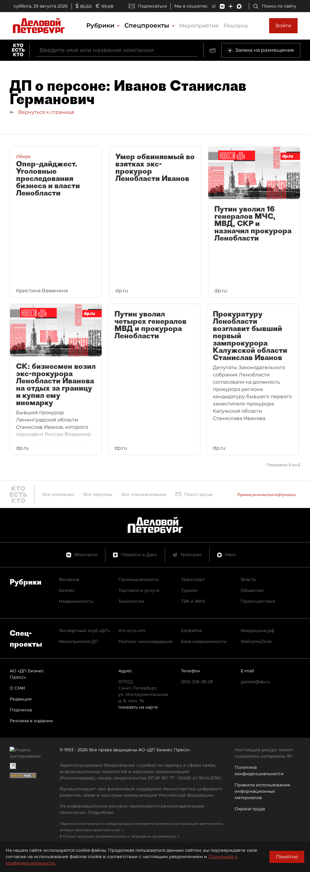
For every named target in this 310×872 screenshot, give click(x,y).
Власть (248, 579)
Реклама (235, 25)
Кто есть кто (131, 630)
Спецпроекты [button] (147, 25)
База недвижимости (203, 641)
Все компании (58, 494)
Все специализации (144, 494)
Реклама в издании (31, 720)
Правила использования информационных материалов (262, 791)
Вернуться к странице (45, 112)
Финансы (69, 579)
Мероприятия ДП (78, 641)
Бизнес (67, 590)
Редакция (20, 699)
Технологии (131, 601)
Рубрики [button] (101, 25)
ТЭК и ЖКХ (193, 601)
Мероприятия (199, 25)
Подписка (21, 710)
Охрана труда (250, 808)
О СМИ (17, 688)
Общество (252, 590)
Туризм (189, 590)
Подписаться (152, 6)
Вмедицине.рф (257, 630)
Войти (283, 25)
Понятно (287, 857)
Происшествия (258, 601)
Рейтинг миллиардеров (145, 641)
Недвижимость (76, 601)
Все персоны (97, 494)
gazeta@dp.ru (255, 681)
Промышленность (138, 579)
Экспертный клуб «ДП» (84, 630)
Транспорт (193, 579)
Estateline (191, 630)
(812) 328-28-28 (197, 681)
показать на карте (138, 707)
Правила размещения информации (266, 494)
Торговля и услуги (139, 590)
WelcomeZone (256, 641)
